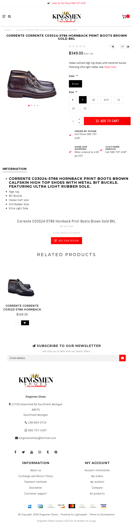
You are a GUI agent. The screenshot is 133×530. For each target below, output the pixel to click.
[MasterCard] (72, 506)
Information (15, 169)
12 (73, 108)
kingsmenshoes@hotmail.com (37, 438)
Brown (75, 84)
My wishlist (97, 482)
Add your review (68, 240)
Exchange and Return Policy (35, 476)
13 (85, 108)
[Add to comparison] (128, 46)
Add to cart (109, 121)
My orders (97, 476)
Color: (73, 76)
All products (97, 493)
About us (35, 470)
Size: (73, 92)
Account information (97, 470)
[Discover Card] (61, 506)
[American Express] (30, 506)
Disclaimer (35, 487)
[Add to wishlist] (122, 46)
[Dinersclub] (51, 506)
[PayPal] (82, 506)
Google (92, 521)
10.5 (106, 99)
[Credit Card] (40, 506)
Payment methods (35, 482)
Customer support (35, 493)
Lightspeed (80, 514)
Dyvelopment (108, 514)
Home (7, 30)
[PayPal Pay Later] (93, 506)
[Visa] (103, 506)
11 (118, 99)
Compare (97, 487)
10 (93, 99)
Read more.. (111, 67)
